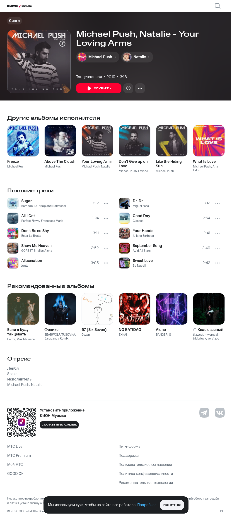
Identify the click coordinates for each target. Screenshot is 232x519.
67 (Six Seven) (94, 330)
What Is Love (204, 161)
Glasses (138, 221)
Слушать (102, 88)
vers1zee (213, 338)
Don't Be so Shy (35, 231)
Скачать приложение (59, 424)
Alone (161, 330)
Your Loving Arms (97, 161)
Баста (11, 339)
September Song (147, 246)
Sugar (26, 201)
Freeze (13, 161)
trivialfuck (199, 338)
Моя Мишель (26, 339)
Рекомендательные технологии (146, 483)
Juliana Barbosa (143, 236)
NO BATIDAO (130, 330)
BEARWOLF (52, 334)
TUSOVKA (68, 334)
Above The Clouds (60, 161)
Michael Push (16, 166)
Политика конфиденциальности (146, 473)
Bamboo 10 (29, 206)
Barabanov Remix (56, 338)
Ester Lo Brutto (31, 236)
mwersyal (211, 334)
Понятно (172, 505)
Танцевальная (89, 77)
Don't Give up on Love (133, 163)
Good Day (141, 216)
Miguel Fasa (141, 206)
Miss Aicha (44, 251)
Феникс (51, 330)
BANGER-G (163, 334)
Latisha (143, 171)
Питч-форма (129, 446)
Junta (24, 265)
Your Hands (143, 231)
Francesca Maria (52, 221)
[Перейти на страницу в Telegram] (204, 413)
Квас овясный (210, 330)
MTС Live (14, 446)
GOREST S (28, 251)
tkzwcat (198, 334)
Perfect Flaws (30, 221)
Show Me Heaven (36, 246)
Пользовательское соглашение (145, 464)
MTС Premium (19, 455)
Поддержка (129, 455)
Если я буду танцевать (18, 332)
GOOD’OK (15, 473)
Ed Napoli (139, 265)
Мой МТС (15, 464)
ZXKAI (123, 334)
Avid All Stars (142, 251)
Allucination (31, 260)
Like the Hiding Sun (169, 163)
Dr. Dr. (138, 201)
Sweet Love (143, 260)
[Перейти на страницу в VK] (220, 413)
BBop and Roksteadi (52, 206)
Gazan (86, 334)
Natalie (105, 166)
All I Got (28, 216)
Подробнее (147, 505)
